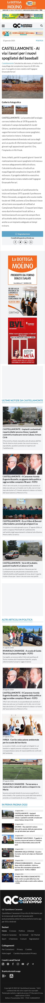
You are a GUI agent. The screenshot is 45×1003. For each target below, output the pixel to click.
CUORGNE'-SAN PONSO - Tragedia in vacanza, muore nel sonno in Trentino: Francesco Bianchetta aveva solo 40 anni (28, 841)
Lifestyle (30, 931)
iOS (6, 921)
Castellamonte (8, 63)
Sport (4, 939)
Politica (39, 41)
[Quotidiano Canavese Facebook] (13, 963)
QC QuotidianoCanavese (26, 988)
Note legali (6, 953)
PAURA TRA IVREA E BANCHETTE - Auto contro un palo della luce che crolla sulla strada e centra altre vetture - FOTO (29, 880)
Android (12, 921)
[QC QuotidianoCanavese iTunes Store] (11, 976)
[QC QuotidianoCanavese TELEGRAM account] (33, 963)
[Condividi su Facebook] (15, 242)
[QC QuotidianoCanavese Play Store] (4, 976)
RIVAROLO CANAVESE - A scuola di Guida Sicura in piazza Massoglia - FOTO (22, 652)
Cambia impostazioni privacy (25, 953)
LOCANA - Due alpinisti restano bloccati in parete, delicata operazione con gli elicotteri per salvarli (28, 829)
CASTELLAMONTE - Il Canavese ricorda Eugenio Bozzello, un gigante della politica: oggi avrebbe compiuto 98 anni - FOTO (22, 479)
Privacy (20, 949)
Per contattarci (8, 949)
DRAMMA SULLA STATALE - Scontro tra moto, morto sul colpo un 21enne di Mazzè (29, 854)
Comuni (23, 939)
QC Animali (23, 935)
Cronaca (12, 931)
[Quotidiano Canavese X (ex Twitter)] (8, 963)
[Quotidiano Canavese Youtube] (23, 963)
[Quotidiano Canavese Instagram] (18, 963)
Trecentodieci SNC (17, 998)
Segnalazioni (34, 939)
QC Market (35, 935)
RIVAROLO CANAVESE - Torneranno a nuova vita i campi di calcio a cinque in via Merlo (21, 787)
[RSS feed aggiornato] (3, 963)
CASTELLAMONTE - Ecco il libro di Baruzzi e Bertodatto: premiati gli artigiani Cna (22, 522)
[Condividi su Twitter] (20, 242)
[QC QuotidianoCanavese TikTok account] (28, 963)
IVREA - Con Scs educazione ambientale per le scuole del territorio (21, 741)
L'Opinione (13, 939)
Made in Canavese (9, 935)
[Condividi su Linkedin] (26, 242)
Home (4, 931)
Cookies (28, 949)
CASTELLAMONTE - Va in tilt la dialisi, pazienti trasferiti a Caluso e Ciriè (20, 564)
